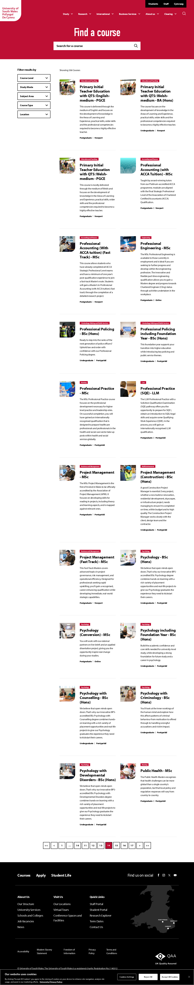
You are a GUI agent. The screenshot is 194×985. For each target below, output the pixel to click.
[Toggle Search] (184, 13)
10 (77, 845)
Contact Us (96, 927)
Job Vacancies (25, 921)
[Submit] (136, 45)
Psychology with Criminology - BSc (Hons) (155, 697)
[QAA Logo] (152, 959)
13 (100, 845)
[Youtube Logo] (175, 875)
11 (85, 845)
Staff (166, 3)
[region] (97, 977)
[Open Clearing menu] (170, 14)
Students (153, 3)
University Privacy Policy (51, 982)
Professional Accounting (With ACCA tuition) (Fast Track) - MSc (95, 250)
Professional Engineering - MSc (155, 245)
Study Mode (26, 87)
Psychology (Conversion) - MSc (95, 632)
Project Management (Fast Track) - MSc (97, 559)
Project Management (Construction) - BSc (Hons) (157, 476)
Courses (23, 875)
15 (116, 845)
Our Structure (25, 904)
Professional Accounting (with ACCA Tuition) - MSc (156, 169)
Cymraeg (178, 3)
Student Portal (98, 910)
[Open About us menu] (153, 14)
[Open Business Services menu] (130, 14)
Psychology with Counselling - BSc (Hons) (94, 697)
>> (147, 845)
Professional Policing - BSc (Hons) (97, 331)
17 (132, 845)
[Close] (189, 976)
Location (24, 114)
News (20, 927)
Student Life (61, 875)
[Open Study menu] (68, 14)
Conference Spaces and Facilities (68, 918)
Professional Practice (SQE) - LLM (157, 390)
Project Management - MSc (97, 474)
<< (46, 845)
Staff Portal (96, 904)
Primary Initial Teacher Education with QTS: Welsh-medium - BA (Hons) (156, 93)
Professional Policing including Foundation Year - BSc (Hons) (158, 333)
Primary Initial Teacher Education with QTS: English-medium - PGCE (95, 93)
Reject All (148, 977)
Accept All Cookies (170, 977)
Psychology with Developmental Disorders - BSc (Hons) (98, 775)
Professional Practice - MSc (97, 390)
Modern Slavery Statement (44, 951)
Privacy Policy (92, 951)
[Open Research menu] (85, 14)
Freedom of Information (69, 951)
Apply (41, 875)
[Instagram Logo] (163, 875)
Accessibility (23, 951)
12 (93, 845)
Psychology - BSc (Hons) (154, 559)
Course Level (26, 77)
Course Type (26, 105)
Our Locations (62, 904)
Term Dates (97, 921)
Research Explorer (100, 915)
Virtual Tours (61, 910)
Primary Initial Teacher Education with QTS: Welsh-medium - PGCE (95, 172)
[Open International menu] (105, 14)
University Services (28, 910)
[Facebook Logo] (158, 875)
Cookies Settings (127, 977)
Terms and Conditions (111, 951)
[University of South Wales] (10, 10)
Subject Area (27, 96)
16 (124, 845)
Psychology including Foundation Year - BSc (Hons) (158, 634)
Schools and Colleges (30, 915)
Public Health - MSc (156, 770)
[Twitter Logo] (169, 875)
